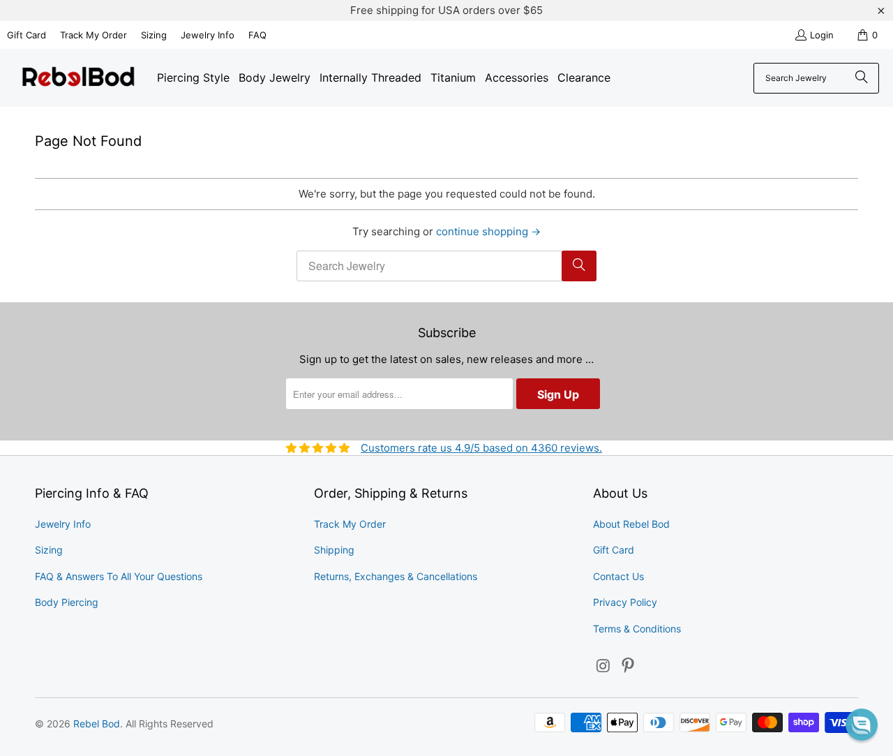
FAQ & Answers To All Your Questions (118, 576)
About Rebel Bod (631, 524)
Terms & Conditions (637, 629)
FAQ (257, 34)
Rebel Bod (96, 723)
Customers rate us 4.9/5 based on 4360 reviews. (481, 447)
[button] (862, 725)
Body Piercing (66, 602)
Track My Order (93, 34)
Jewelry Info (207, 34)
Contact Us (618, 576)
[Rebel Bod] (78, 78)
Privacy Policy (625, 602)
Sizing (154, 34)
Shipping (334, 550)
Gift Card (26, 34)
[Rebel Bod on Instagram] (603, 666)
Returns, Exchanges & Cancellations (395, 576)
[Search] (861, 78)
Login (822, 34)
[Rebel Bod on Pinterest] (628, 666)
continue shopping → (488, 231)
